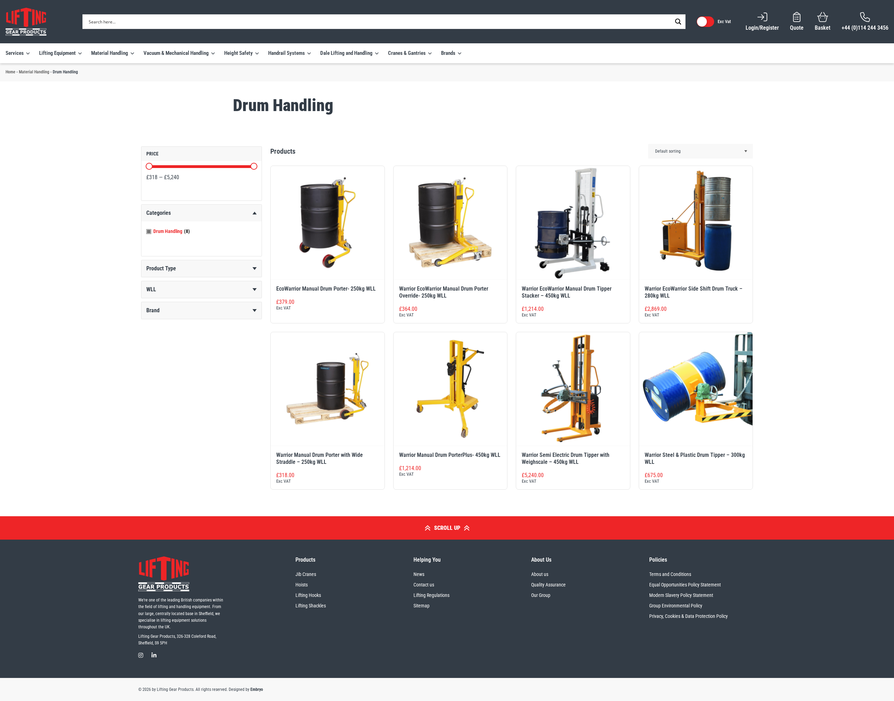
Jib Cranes (305, 574)
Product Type (161, 268)
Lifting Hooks (308, 595)
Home (10, 72)
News (418, 574)
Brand (153, 310)
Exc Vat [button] (724, 21)
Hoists (301, 584)
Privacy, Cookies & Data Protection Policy (688, 616)
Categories (158, 213)
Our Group (540, 595)
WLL (151, 289)
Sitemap (421, 605)
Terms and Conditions (670, 574)
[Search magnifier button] (678, 22)
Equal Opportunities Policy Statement (685, 584)
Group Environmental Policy (675, 605)
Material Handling (34, 72)
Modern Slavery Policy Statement (681, 595)
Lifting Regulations (431, 595)
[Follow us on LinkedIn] (154, 655)
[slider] (149, 166)
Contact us (423, 584)
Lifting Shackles (310, 605)
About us (539, 574)
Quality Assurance (548, 584)
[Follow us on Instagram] (140, 655)
